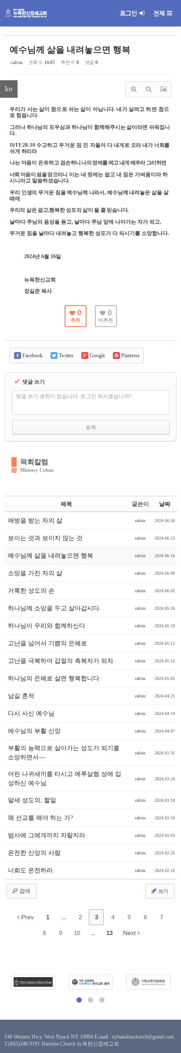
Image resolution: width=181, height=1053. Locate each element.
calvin (17, 62)
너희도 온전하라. (31, 870)
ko (9, 89)
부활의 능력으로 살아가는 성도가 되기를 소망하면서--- (63, 753)
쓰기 (162, 891)
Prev (26, 917)
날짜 (164, 504)
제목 (66, 504)
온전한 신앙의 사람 (34, 853)
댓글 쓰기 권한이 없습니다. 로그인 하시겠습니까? (73, 396)
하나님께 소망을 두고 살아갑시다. (54, 608)
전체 (159, 13)
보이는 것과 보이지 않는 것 (45, 538)
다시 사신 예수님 (31, 713)
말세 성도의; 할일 (32, 800)
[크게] (133, 89)
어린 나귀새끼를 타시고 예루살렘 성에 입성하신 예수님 (64, 778)
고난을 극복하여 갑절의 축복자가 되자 (60, 661)
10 (77, 932)
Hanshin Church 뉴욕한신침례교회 (80, 1044)
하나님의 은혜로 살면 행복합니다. (54, 678)
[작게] (148, 89)
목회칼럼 (34, 462)
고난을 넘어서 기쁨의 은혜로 (47, 643)
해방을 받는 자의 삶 (35, 520)
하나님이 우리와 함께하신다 (46, 626)
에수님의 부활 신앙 (34, 731)
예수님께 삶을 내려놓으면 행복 (70, 49)
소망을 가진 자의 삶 (35, 573)
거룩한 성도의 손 (31, 590)
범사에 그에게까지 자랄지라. (47, 835)
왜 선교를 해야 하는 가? (40, 818)
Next (130, 932)
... (64, 917)
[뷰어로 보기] (163, 89)
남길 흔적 (21, 696)
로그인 (128, 13)
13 (109, 932)
